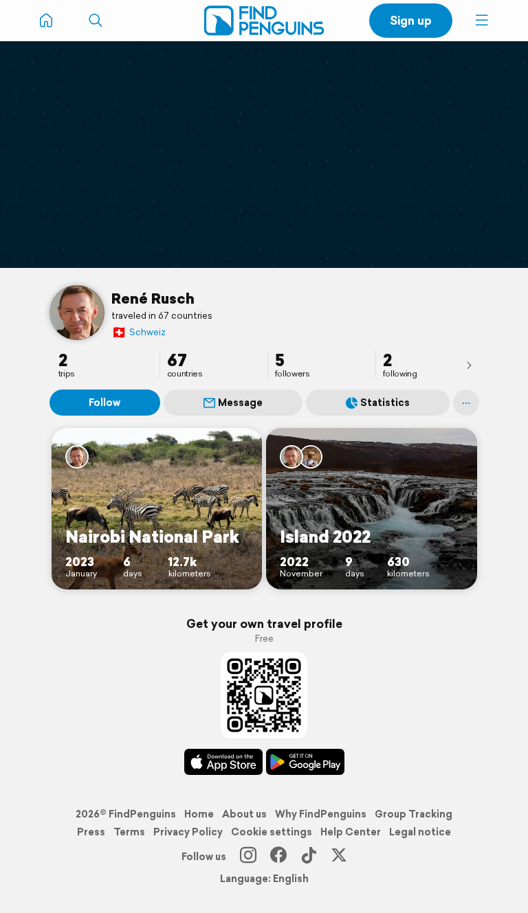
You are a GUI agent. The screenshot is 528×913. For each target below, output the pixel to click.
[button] (482, 20)
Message (240, 402)
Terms (129, 832)
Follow (104, 402)
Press (91, 832)
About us (244, 814)
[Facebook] (278, 857)
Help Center (350, 832)
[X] (339, 857)
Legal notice (420, 832)
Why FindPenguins (320, 814)
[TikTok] (308, 857)
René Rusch (153, 298)
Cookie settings (271, 832)
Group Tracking (413, 814)
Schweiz (138, 332)
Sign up (411, 20)
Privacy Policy (188, 832)
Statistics (385, 402)
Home (199, 814)
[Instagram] (248, 857)
